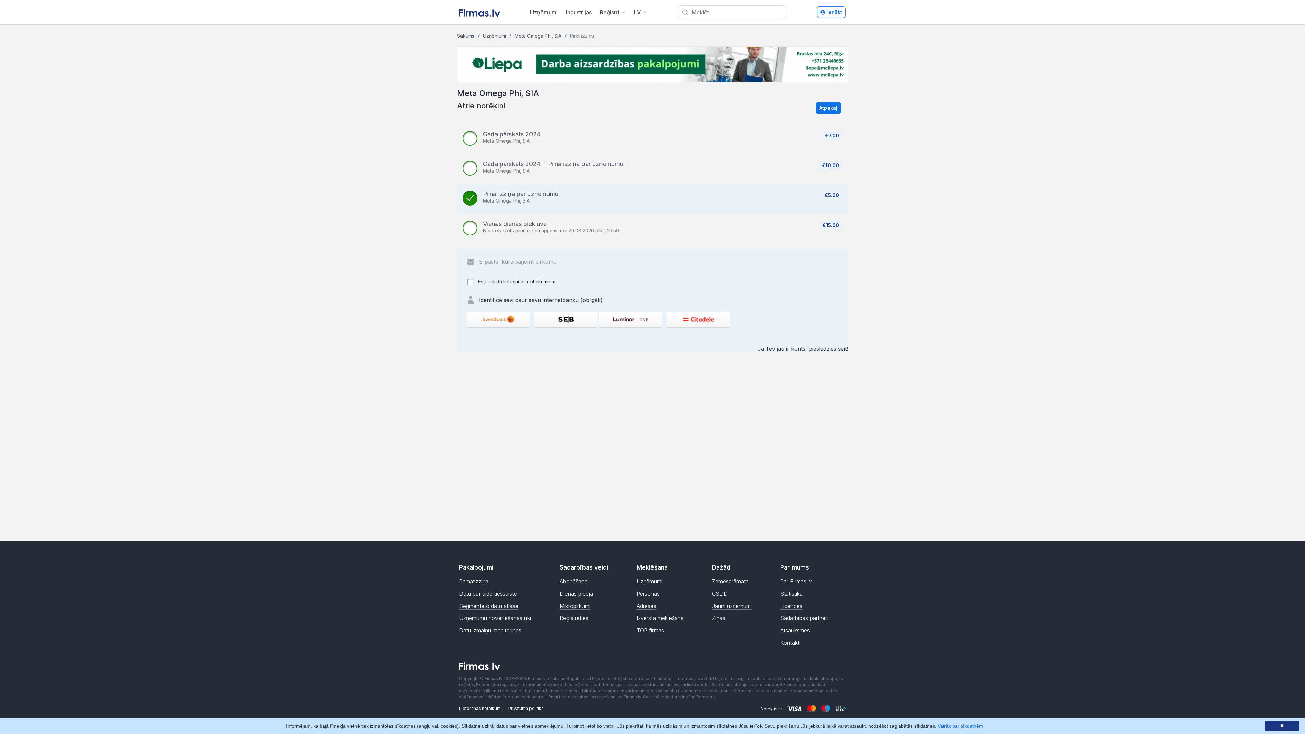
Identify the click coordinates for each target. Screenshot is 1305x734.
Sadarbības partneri (804, 618)
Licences (791, 605)
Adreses (646, 605)
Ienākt (834, 12)
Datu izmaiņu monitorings (490, 630)
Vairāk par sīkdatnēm (960, 726)
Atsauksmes (795, 630)
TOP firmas (650, 630)
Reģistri (609, 12)
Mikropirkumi (575, 605)
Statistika (791, 593)
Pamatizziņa (473, 581)
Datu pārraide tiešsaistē (488, 593)
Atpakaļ (828, 108)
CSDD (720, 593)
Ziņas (718, 618)
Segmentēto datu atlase (488, 605)
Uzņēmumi (544, 12)
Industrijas (579, 12)
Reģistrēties (574, 618)
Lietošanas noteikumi (480, 708)
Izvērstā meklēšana (660, 618)
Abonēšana (574, 581)
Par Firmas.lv (796, 581)
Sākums (465, 36)
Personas (648, 593)
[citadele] (698, 319)
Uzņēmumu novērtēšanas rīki (495, 618)
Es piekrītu (516, 281)
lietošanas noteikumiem (529, 281)
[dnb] (630, 319)
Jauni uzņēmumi (732, 605)
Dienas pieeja (576, 593)
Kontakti (790, 642)
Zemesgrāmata (730, 581)
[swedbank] (498, 319)
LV (637, 12)
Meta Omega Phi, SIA (538, 36)
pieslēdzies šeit (828, 348)
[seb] (565, 319)
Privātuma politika (526, 708)
